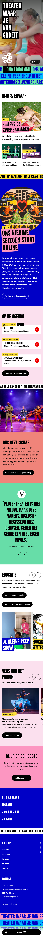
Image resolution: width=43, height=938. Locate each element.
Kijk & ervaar (10, 797)
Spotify (5, 868)
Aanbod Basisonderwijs (14, 595)
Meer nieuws (10, 735)
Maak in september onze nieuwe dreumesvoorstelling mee (15, 720)
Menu (19, 932)
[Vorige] (18, 554)
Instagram (6, 859)
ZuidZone (7, 819)
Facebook (6, 854)
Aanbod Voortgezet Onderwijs (17, 604)
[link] (21, 328)
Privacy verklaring (9, 904)
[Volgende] (24, 554)
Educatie (7, 804)
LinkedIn (5, 849)
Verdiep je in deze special (15, 296)
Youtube (5, 863)
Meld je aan (19, 778)
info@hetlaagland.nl (10, 897)
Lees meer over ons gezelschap (18, 473)
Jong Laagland (17, 69)
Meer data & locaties (13, 373)
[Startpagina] (7, 57)
